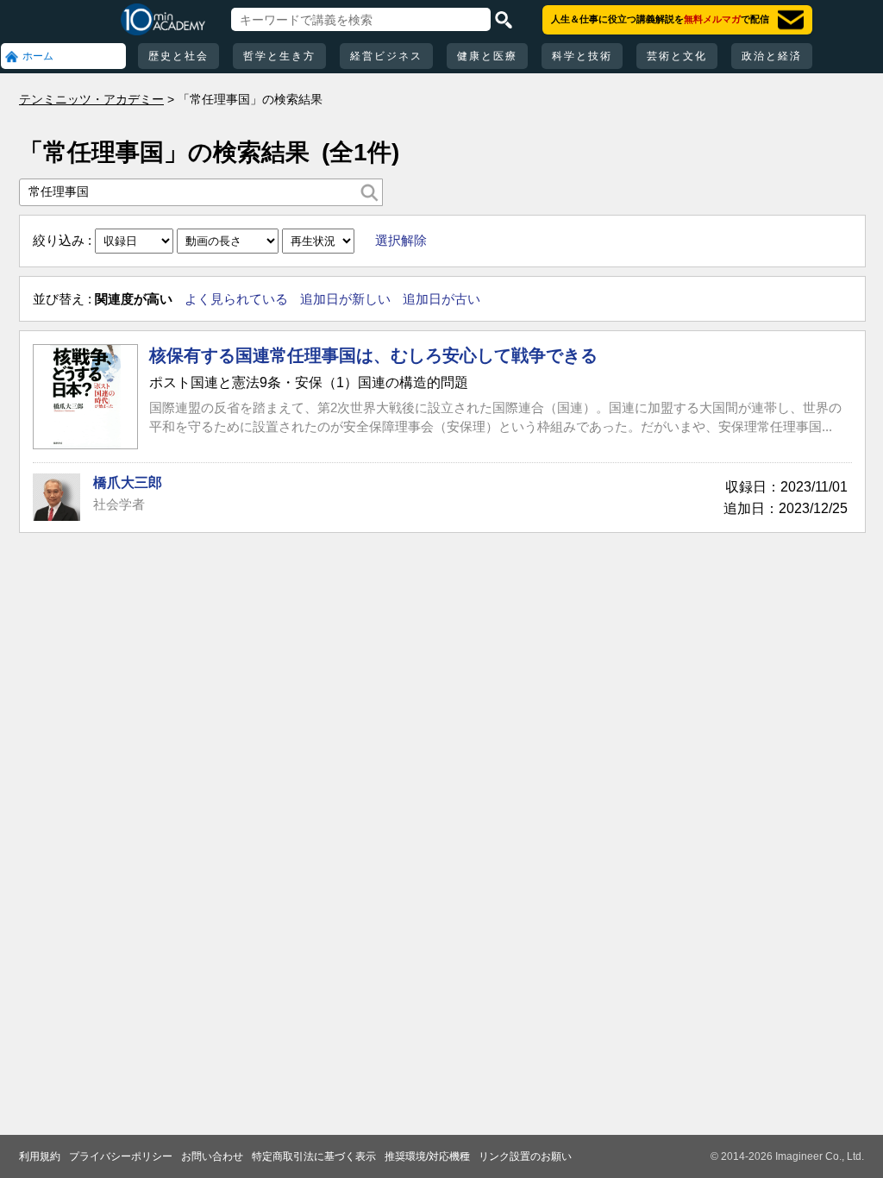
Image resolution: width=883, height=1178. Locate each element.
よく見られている (236, 298)
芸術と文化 (677, 56)
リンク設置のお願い (525, 1156)
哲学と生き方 (279, 56)
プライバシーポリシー (120, 1156)
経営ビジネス (386, 56)
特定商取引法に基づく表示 (314, 1156)
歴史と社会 (178, 56)
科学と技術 (582, 56)
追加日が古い (441, 298)
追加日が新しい (345, 298)
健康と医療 (487, 56)
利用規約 (39, 1156)
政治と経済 (772, 56)
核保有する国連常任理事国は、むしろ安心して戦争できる (373, 355)
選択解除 (401, 240)
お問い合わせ (212, 1156)
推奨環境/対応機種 (427, 1156)
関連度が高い (133, 298)
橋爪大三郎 (127, 482)
